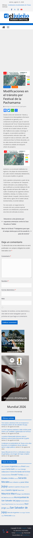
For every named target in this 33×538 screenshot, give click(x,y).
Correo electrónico (8, 290)
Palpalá (3, 504)
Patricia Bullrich (20, 504)
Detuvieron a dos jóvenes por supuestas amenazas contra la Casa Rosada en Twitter (16, 221)
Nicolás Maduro (24, 501)
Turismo (27, 512)
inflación (15, 482)
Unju (2, 515)
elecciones (25, 475)
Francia (16, 478)
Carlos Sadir (10, 469)
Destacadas (7, 87)
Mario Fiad (21, 490)
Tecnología (22, 512)
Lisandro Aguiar (11, 490)
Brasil (23, 466)
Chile (19, 469)
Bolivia (19, 466)
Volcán (13, 515)
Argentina (13, 466)
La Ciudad (14, 87)
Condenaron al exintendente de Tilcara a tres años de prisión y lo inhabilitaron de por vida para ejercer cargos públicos (16, 445)
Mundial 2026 (10, 497)
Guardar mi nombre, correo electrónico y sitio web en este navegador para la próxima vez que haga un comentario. (15, 313)
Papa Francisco (9, 504)
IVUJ (19, 482)
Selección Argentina (13, 512)
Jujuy (4, 486)
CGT (16, 469)
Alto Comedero (5, 466)
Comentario (6, 256)
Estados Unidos (7, 478)
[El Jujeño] (3, 27)
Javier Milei (25, 482)
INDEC (11, 482)
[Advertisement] (16, 52)
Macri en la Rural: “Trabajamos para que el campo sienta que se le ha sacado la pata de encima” (15, 231)
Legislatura (11, 487)
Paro (15, 504)
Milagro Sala (20, 494)
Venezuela (7, 516)
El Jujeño (24, 106)
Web (3, 299)
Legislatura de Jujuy (19, 487)
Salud (8, 508)
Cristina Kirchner (6, 475)
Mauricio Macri (9, 493)
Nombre (5, 281)
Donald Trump (17, 474)
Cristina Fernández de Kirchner (19, 472)
